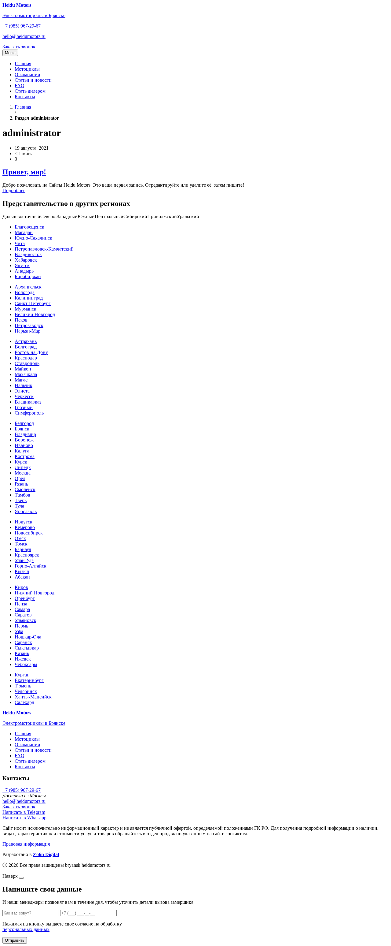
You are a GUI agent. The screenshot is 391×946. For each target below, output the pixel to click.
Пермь (21, 625)
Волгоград (26, 346)
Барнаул (23, 549)
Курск (21, 461)
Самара (22, 609)
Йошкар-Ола (28, 636)
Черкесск (24, 396)
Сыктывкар (27, 647)
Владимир (25, 434)
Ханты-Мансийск (33, 696)
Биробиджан (28, 276)
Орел (20, 478)
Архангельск (28, 286)
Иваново (24, 445)
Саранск (23, 642)
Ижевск (23, 658)
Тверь (21, 500)
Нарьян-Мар (27, 330)
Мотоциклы (27, 69)
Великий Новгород (35, 314)
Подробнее (13, 190)
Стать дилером (30, 91)
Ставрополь (27, 363)
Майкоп (23, 368)
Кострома (25, 456)
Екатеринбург (29, 680)
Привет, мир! (24, 172)
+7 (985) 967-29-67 (21, 25)
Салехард (24, 702)
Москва (23, 472)
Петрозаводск (29, 325)
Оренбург (25, 598)
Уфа (19, 631)
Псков (21, 319)
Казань (22, 653)
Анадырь (24, 271)
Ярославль (26, 511)
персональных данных (25, 929)
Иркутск (23, 521)
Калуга (22, 450)
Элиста (22, 390)
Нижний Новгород (34, 592)
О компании (27, 74)
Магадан (24, 232)
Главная (23, 63)
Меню (10, 52)
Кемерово (25, 527)
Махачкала (26, 374)
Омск (20, 538)
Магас (21, 379)
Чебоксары (26, 664)
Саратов (23, 614)
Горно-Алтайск (30, 565)
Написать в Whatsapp (24, 817)
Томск (21, 543)
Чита (20, 243)
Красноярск (27, 554)
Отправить (14, 940)
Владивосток (28, 254)
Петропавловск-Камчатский (44, 248)
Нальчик (23, 385)
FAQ (19, 85)
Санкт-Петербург (33, 303)
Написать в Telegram (23, 812)
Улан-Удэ (24, 560)
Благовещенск (29, 226)
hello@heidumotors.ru (24, 36)
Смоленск (25, 489)
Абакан (22, 576)
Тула (19, 505)
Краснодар (26, 357)
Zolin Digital (46, 854)
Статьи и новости (33, 80)
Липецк (23, 467)
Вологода (25, 292)
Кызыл (22, 571)
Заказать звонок (18, 46)
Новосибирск (29, 532)
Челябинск (26, 691)
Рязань (21, 483)
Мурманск (25, 308)
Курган (22, 674)
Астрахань (26, 341)
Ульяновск (25, 620)
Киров (21, 587)
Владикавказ (28, 401)
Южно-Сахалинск (33, 237)
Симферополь (29, 412)
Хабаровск (26, 260)
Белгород (24, 423)
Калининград (29, 297)
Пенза (21, 603)
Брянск (22, 428)
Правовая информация (26, 844)
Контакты (25, 96)
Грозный (24, 407)
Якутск (22, 265)
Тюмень (23, 685)
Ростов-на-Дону (31, 352)
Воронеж (24, 439)
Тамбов (22, 494)
